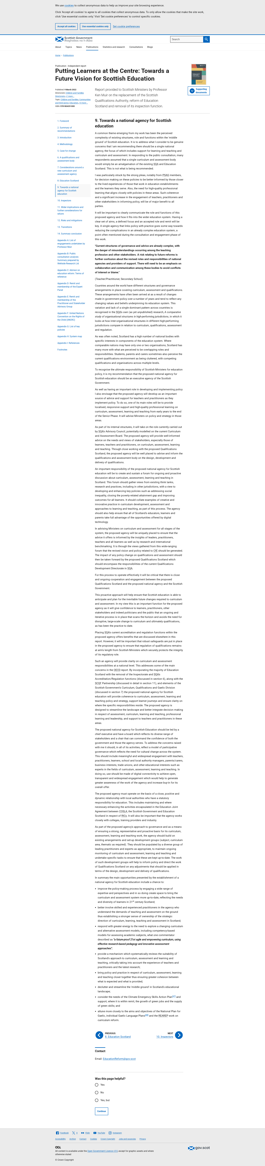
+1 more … (70, 96)
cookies (69, 5)
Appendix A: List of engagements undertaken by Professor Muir (71, 243)
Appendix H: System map (69, 336)
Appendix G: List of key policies (68, 328)
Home (57, 55)
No (102, 1092)
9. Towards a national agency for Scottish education (68, 190)
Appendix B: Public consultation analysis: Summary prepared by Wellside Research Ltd (68, 258)
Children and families (69, 99)
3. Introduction (64, 137)
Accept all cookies (66, 26)
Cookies (93, 1139)
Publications (92, 47)
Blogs (150, 47)
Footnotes (62, 349)
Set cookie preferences (126, 26)
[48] (146, 1015)
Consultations (136, 47)
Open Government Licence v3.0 (102, 1151)
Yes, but (105, 1100)
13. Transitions (64, 227)
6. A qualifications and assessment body (68, 159)
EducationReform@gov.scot (119, 1058)
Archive (72, 1139)
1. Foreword (63, 121)
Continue (101, 1111)
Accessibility (60, 1139)
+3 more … (83, 103)
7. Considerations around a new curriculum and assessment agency (70, 170)
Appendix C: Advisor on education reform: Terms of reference (70, 273)
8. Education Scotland (68, 180)
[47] (174, 996)
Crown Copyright (108, 1139)
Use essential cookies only (95, 26)
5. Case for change (66, 151)
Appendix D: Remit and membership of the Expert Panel (69, 286)
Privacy (143, 1139)
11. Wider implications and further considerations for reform (70, 210)
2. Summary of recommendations (66, 129)
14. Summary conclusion (69, 233)
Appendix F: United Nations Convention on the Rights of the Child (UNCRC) (70, 316)
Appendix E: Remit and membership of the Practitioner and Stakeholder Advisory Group (71, 301)
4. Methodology (65, 144)
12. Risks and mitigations (69, 220)
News (79, 47)
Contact (83, 1139)
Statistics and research (114, 47)
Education (74, 103)
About (58, 47)
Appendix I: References (68, 343)
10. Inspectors (64, 200)
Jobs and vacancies (127, 1139)
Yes (102, 1084)
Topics (68, 47)
